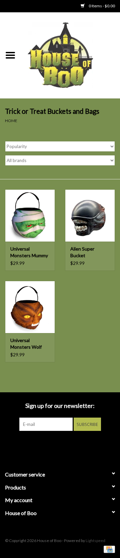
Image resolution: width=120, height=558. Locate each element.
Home (11, 120)
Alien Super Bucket (82, 252)
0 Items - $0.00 (101, 5)
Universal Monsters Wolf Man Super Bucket (29, 343)
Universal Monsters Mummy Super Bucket (29, 252)
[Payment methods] (108, 548)
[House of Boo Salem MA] (70, 55)
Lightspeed (95, 540)
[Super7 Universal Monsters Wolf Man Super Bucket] (30, 307)
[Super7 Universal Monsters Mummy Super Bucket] (30, 215)
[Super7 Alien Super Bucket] (90, 215)
